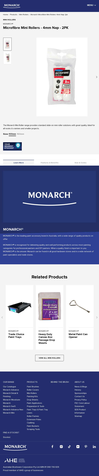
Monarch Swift (9, 406)
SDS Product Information (80, 411)
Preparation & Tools (35, 406)
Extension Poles (34, 419)
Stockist (6, 437)
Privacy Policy (81, 400)
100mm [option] (12, 134)
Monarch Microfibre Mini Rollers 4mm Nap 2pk (49, 15)
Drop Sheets (32, 400)
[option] (62, 77)
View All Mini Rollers (49, 358)
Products (13, 15)
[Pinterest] (86, 446)
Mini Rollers (23, 15)
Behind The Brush (60, 382)
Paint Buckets (33, 426)
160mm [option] (20, 134)
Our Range (8, 382)
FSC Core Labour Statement (82, 404)
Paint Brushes (33, 387)
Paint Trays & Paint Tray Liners (37, 411)
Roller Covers (33, 390)
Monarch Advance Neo (13, 410)
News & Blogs (81, 387)
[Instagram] (61, 446)
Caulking (30, 423)
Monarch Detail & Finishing (10, 395)
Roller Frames (33, 416)
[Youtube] (77, 446)
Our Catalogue (9, 387)
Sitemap (78, 416)
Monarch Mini (8, 413)
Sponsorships (81, 393)
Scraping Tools (33, 429)
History (78, 390)
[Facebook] (53, 446)
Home (5, 15)
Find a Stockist (11, 433)
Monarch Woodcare (11, 400)
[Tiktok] (69, 446)
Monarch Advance (11, 390)
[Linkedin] (94, 446)
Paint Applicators (34, 403)
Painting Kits (32, 396)
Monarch (7, 403)
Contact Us (80, 396)
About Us (79, 382)
